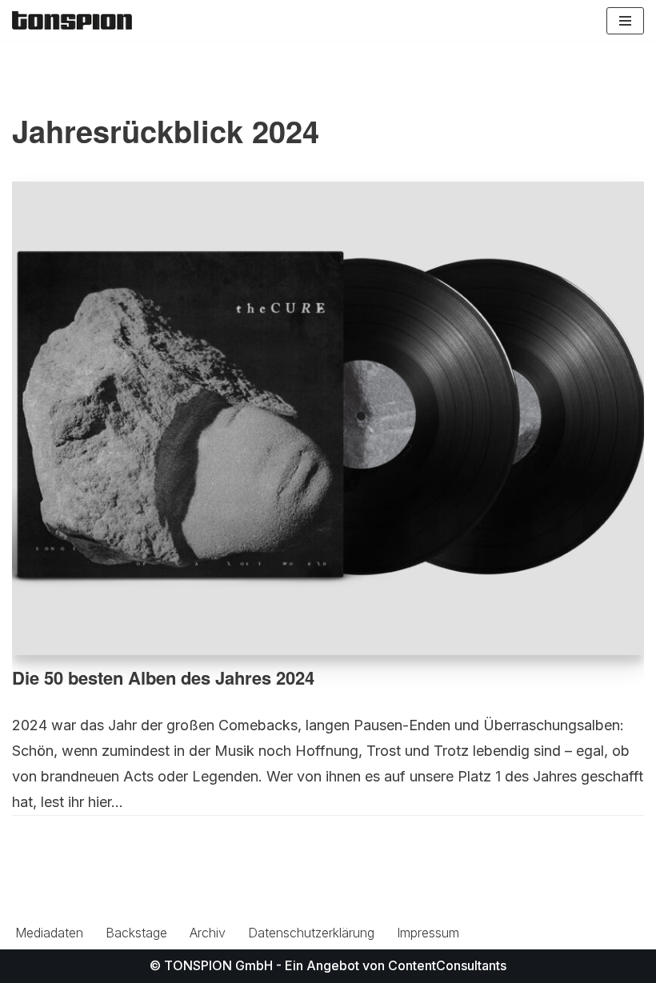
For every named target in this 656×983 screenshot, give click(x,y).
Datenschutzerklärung (311, 933)
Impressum (428, 933)
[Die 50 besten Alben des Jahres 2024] (328, 419)
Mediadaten (49, 933)
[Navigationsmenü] (625, 20)
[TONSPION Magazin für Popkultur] (72, 20)
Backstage (136, 933)
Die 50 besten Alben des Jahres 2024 (163, 677)
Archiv (208, 933)
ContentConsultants (447, 965)
